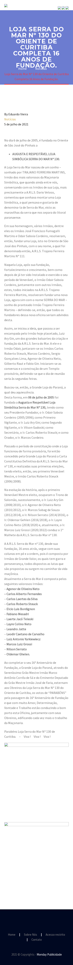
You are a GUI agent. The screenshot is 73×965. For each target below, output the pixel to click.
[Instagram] (36, 920)
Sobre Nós (57, 11)
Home (11, 934)
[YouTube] (41, 920)
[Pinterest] (18, 883)
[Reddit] (36, 883)
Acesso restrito (55, 934)
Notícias (10, 119)
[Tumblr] (24, 883)
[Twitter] (12, 883)
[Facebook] (7, 883)
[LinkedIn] (30, 883)
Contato (36, 939)
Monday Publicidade (49, 954)
